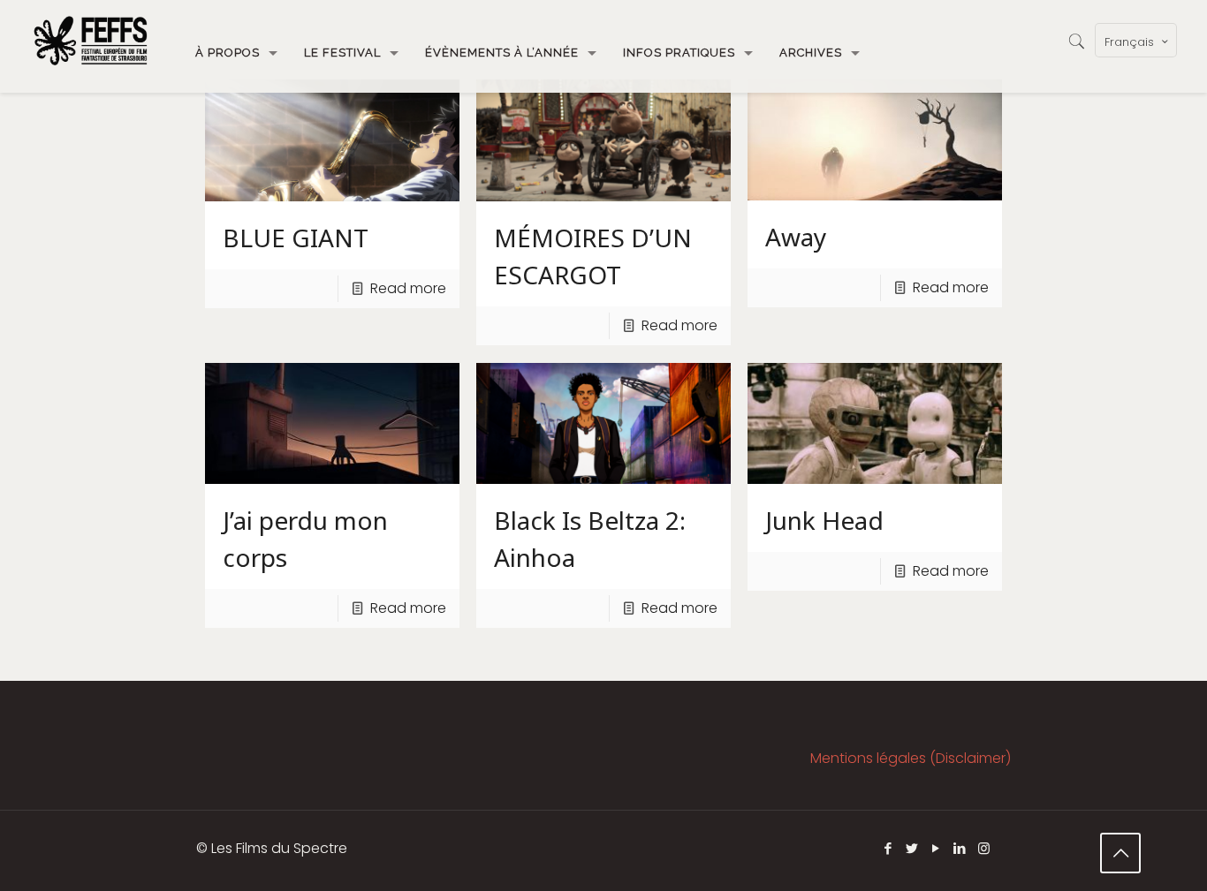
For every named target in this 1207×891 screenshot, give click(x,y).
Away (795, 236)
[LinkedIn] (960, 848)
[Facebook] (888, 848)
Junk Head (824, 520)
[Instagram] (984, 848)
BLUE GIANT (295, 237)
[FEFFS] (90, 39)
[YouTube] (936, 848)
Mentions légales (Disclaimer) (910, 758)
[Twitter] (912, 848)
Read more (408, 288)
